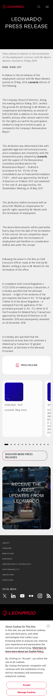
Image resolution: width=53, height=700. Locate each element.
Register (26, 510)
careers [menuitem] (6, 548)
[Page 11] (44, 444)
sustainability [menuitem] (10, 569)
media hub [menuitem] (8, 554)
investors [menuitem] (8, 575)
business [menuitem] (7, 559)
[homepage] (13, 7)
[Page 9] (37, 444)
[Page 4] (18, 444)
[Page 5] (22, 444)
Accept (26, 685)
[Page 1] (6, 444)
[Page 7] (30, 444)
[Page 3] (15, 444)
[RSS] (49, 596)
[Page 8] (33, 444)
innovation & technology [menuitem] (16, 564)
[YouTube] (22, 596)
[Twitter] (4, 596)
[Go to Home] (26, 613)
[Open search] (39, 7)
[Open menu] (47, 7)
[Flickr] (31, 596)
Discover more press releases (19, 456)
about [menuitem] (6, 543)
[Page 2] (11, 444)
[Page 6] (26, 444)
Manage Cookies (26, 692)
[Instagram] (40, 596)
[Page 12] (48, 444)
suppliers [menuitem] (7, 580)
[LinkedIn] (13, 596)
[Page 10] (41, 444)
